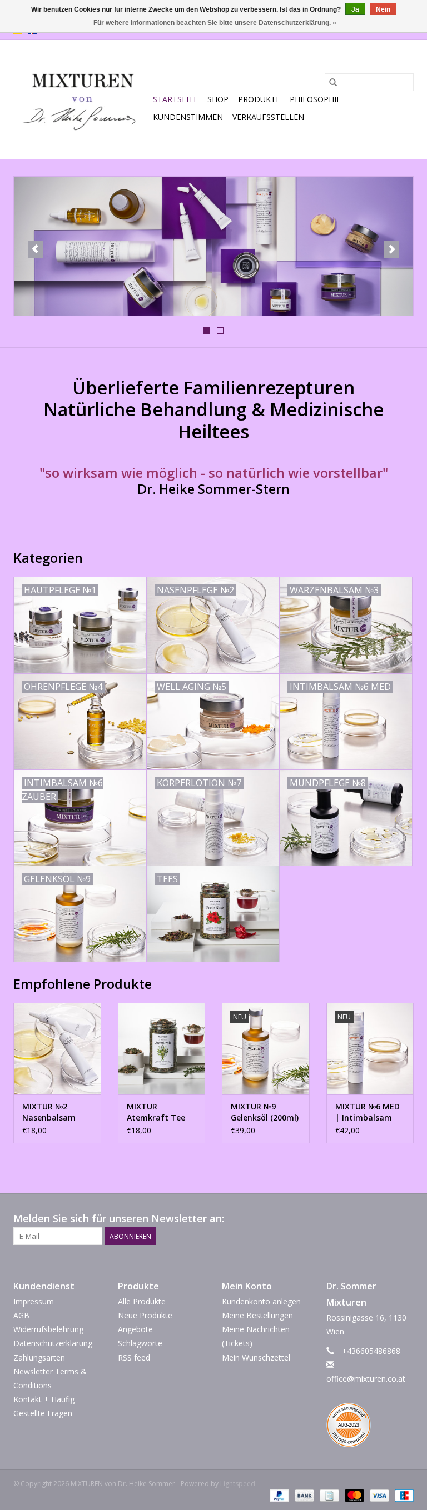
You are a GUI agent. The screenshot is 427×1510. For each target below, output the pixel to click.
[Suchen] (333, 82)
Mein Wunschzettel (256, 1357)
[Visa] (378, 1494)
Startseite (175, 99)
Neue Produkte (145, 1315)
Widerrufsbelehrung (48, 1329)
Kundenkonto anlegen (261, 1301)
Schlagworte (140, 1343)
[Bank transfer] (303, 1494)
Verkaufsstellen (268, 117)
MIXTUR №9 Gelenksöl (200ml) (265, 1112)
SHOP (218, 99)
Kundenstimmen (188, 117)
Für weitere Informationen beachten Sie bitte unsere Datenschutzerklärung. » (214, 23)
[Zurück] (35, 249)
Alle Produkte (142, 1301)
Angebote (135, 1329)
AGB (21, 1315)
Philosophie (315, 99)
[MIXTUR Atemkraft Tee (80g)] (162, 1048)
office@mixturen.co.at (365, 1378)
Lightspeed (237, 1483)
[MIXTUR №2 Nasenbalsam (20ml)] (57, 1048)
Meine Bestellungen (257, 1315)
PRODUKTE (259, 99)
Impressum (33, 1301)
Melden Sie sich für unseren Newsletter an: (118, 1218)
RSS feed (134, 1357)
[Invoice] (328, 1494)
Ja (355, 9)
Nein (383, 9)
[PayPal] (278, 1494)
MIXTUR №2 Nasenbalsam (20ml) (49, 1112)
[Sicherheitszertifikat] (370, 1428)
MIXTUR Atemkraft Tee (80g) (156, 1112)
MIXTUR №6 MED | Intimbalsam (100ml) (367, 1112)
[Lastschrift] (402, 1494)
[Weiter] (391, 249)
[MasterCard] (353, 1494)
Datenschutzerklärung (52, 1343)
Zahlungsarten (39, 1357)
